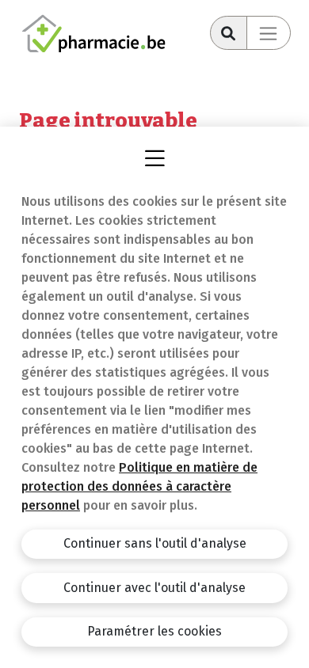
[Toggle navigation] (268, 33)
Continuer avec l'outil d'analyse (154, 587)
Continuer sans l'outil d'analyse (154, 543)
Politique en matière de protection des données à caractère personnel (139, 486)
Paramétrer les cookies (154, 631)
